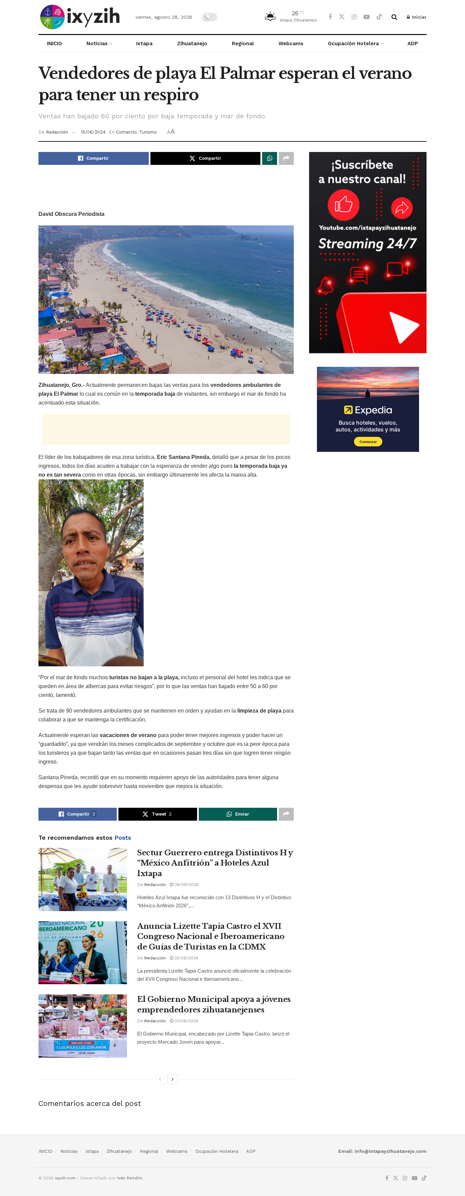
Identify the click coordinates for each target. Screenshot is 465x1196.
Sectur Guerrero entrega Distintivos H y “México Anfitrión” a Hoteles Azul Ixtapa (215, 863)
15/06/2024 (93, 132)
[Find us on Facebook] (330, 17)
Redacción (57, 132)
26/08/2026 (186, 884)
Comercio (126, 132)
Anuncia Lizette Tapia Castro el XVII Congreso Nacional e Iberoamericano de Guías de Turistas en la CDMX (211, 937)
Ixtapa (144, 43)
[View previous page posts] (160, 1079)
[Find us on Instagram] (354, 17)
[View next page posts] (172, 1079)
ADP (412, 43)
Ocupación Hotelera (353, 43)
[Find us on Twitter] (342, 17)
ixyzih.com (65, 1178)
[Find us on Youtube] (367, 17)
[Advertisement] (166, 192)
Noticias (97, 43)
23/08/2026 (185, 1021)
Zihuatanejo (192, 43)
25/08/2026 (185, 958)
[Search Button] (394, 16)
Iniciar (419, 17)
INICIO (54, 43)
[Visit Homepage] (81, 17)
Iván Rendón (129, 1178)
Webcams (290, 43)
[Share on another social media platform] (286, 158)
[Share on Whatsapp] (269, 158)
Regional (243, 43)
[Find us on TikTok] (379, 17)
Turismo (148, 132)
